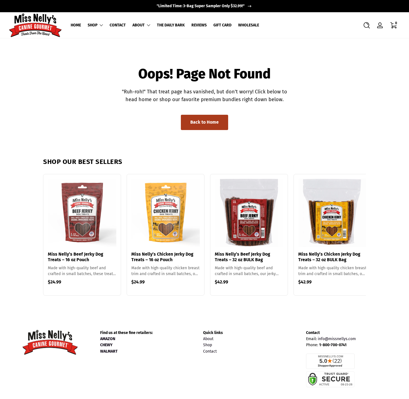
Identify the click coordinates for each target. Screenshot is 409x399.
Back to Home (204, 122)
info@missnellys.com (337, 338)
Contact (210, 351)
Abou (207, 338)
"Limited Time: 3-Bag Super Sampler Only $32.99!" (201, 6)
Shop (207, 345)
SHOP (92, 25)
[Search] (366, 25)
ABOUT (138, 25)
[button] (366, 25)
